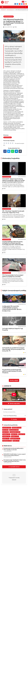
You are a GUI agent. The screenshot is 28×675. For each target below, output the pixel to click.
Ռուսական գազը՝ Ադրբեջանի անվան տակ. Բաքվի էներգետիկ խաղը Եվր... (15, 460)
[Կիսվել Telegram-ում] (16, 151)
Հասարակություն (10, 9)
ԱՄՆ (5, 429)
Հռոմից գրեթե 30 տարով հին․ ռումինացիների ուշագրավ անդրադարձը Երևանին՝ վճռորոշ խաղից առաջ (11, 308)
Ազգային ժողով (15, 438)
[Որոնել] (25, 7)
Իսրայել (22, 434)
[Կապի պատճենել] (20, 151)
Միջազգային (16, 427)
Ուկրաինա (6, 434)
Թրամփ (16, 440)
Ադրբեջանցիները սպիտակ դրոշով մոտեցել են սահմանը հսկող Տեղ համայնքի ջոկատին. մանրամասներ (12, 243)
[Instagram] (26, 4)
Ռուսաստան (14, 429)
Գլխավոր (3, 9)
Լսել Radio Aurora (14, 466)
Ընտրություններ (15, 432)
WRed (15, 27)
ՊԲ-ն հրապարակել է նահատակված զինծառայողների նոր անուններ (12, 275)
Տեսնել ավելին (14, 380)
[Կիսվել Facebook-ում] (5, 151)
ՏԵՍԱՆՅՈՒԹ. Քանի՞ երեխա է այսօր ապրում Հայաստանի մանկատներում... (14, 454)
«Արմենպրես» (19, 73)
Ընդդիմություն (7, 440)
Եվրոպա (6, 438)
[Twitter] (17, 4)
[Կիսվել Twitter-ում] (8, 151)
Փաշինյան (14, 436)
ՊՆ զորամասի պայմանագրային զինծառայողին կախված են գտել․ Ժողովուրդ (12, 371)
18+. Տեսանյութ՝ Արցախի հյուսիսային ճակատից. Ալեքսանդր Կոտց (13, 211)
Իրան (5, 432)
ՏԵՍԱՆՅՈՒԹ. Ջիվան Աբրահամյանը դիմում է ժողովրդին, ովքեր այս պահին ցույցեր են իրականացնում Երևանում (13, 180)
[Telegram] (22, 4)
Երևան (14, 434)
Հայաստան (7, 427)
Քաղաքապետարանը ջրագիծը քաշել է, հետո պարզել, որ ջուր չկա (14, 449)
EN (25, 1)
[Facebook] (15, 4)
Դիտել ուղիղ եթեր (15, 403)
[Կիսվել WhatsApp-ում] (12, 151)
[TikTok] (24, 4)
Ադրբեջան (6, 436)
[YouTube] (19, 4)
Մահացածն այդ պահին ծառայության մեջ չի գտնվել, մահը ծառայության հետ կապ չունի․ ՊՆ (13, 349)
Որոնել (15, 419)
